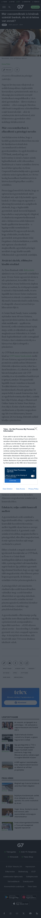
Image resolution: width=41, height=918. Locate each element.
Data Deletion (8, 489)
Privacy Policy (33, 489)
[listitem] (20, 470)
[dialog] (20, 459)
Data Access (20, 489)
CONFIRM (12, 480)
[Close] (36, 429)
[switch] (33, 476)
